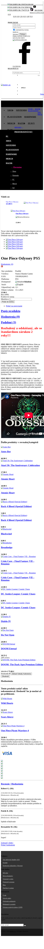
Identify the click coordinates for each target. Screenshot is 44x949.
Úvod (30, 109)
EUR (9, 14)
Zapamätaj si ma (22, 30)
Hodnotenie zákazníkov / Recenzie (13, 866)
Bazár (21, 123)
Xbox (10, 110)
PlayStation (14, 117)
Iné (13, 188)
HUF (24, 16)
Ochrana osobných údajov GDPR (12, 907)
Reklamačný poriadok (9, 904)
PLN (31, 16)
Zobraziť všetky (7, 843)
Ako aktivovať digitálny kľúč (11, 860)
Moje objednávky (8, 876)
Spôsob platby (7, 898)
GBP (28, 16)
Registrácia (13, 68)
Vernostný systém (8, 879)
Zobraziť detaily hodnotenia (21, 674)
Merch (11, 123)
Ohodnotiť (5, 676)
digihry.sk (13, 931)
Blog (10, 130)
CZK (21, 16)
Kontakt (5, 863)
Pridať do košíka (8, 302)
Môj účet (5, 873)
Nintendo (21, 110)
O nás (4, 895)
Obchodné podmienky (9, 901)
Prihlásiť (23, 34)
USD (17, 16)
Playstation (33, 111)
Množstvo (5, 299)
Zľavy (31, 123)
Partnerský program (8, 882)
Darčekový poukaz (8, 888)
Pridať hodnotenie (8, 845)
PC (34, 104)
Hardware (30, 117)
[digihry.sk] (6, 85)
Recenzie (39, 10)
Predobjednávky (20, 104)
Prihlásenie (13, 22)
